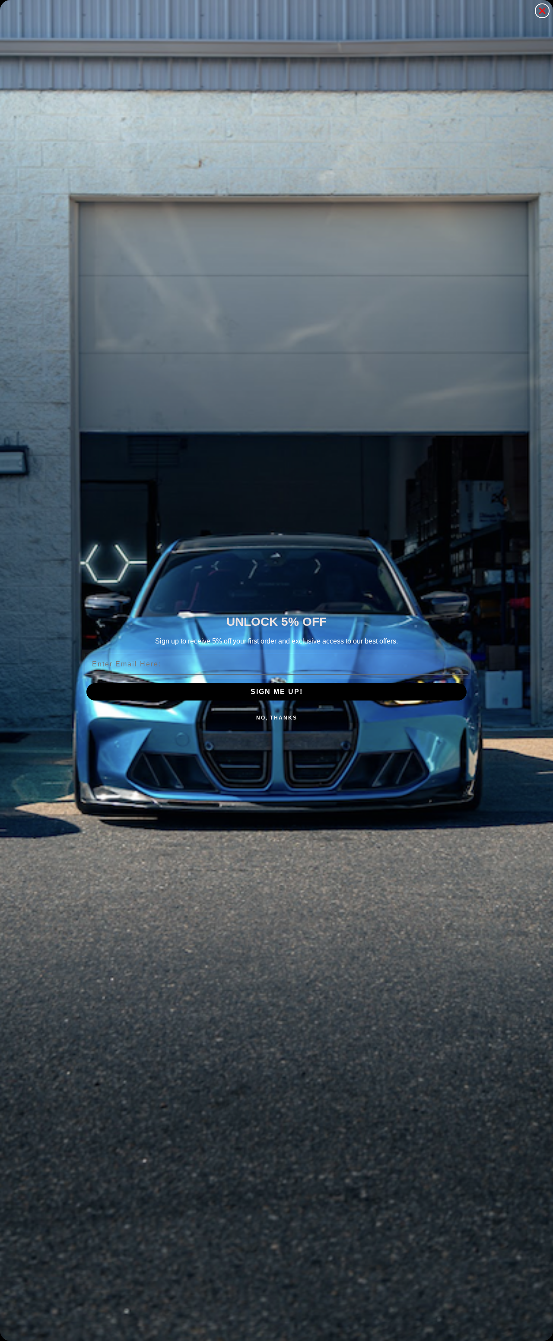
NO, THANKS (276, 718)
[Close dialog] (542, 10)
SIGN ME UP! (277, 691)
